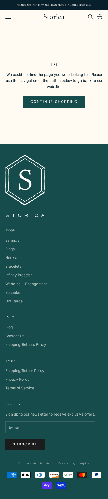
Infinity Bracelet (18, 275)
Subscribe (25, 444)
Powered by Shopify (74, 463)
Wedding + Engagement (26, 284)
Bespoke (12, 292)
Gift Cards (14, 301)
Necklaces (14, 257)
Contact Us (14, 335)
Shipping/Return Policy (24, 370)
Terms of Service (19, 388)
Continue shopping (54, 101)
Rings (10, 249)
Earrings (12, 240)
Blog (9, 327)
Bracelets (13, 266)
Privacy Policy (17, 379)
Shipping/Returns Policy (25, 344)
